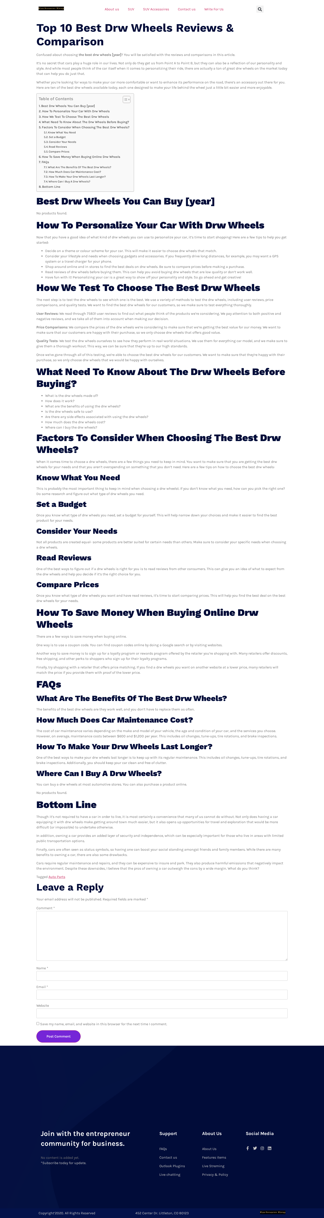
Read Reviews (58, 146)
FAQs (45, 162)
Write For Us (213, 9)
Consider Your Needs (62, 142)
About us (112, 9)
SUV (131, 9)
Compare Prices (59, 151)
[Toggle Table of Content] (124, 99)
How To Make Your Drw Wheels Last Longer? (77, 176)
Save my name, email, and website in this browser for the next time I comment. (103, 1024)
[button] (260, 9)
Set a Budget (57, 137)
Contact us (187, 9)
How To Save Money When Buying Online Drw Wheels (81, 157)
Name (42, 968)
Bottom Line (51, 187)
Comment (45, 908)
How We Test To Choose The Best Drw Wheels (75, 117)
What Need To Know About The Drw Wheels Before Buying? (85, 122)
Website (42, 1005)
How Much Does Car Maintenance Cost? (75, 171)
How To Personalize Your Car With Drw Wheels (76, 111)
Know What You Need (62, 132)
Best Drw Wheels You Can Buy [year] (68, 106)
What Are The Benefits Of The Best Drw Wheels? (79, 167)
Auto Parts (56, 877)
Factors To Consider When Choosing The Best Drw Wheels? (85, 127)
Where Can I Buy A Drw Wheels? (69, 181)
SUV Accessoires (156, 9)
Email (42, 987)
